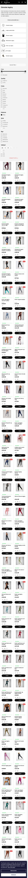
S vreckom (5, 124)
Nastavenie (14, 870)
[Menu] (2, 2)
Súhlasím (13, 874)
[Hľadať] (19, 2)
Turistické (5, 137)
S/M (4, 154)
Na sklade (5, 75)
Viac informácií (11, 867)
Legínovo (5, 80)
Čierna (4, 103)
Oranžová (5, 97)
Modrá (4, 99)
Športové (5, 134)
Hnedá (4, 101)
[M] (8, 148)
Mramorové (5, 141)
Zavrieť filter (13, 64)
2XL (4, 150)
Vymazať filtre (13, 158)
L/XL (4, 155)
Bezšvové (5, 126)
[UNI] (17, 148)
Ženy (4, 114)
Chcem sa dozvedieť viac (13, 19)
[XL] (14, 148)
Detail (7, 182)
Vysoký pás (5, 122)
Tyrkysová (5, 105)
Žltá (3, 108)
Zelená (4, 107)
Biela (4, 92)
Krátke (4, 120)
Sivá (4, 90)
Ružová (4, 94)
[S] (5, 148)
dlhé (4, 128)
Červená (5, 88)
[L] (11, 148)
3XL (4, 152)
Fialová (4, 95)
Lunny (4, 82)
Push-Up (5, 135)
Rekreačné (5, 139)
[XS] (2, 148)
